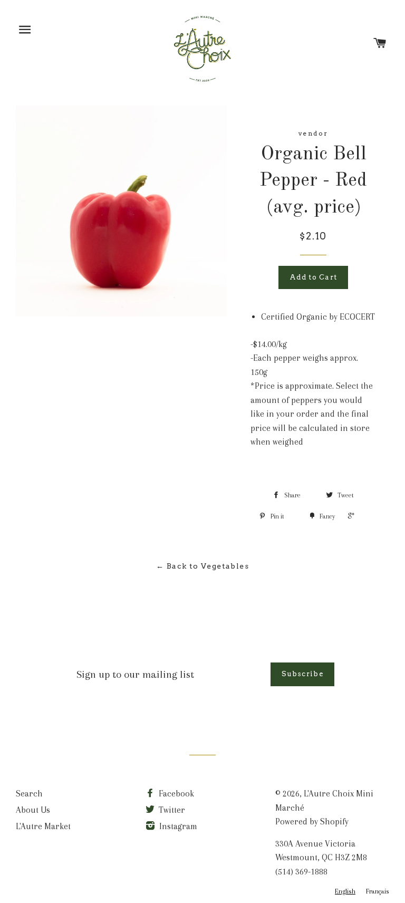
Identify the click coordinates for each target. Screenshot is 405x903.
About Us (33, 810)
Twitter (171, 810)
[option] (377, 892)
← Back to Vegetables (202, 566)
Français (377, 891)
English (345, 891)
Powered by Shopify (312, 821)
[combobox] (345, 892)
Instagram (177, 826)
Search (29, 794)
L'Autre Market (43, 826)
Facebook (175, 794)
